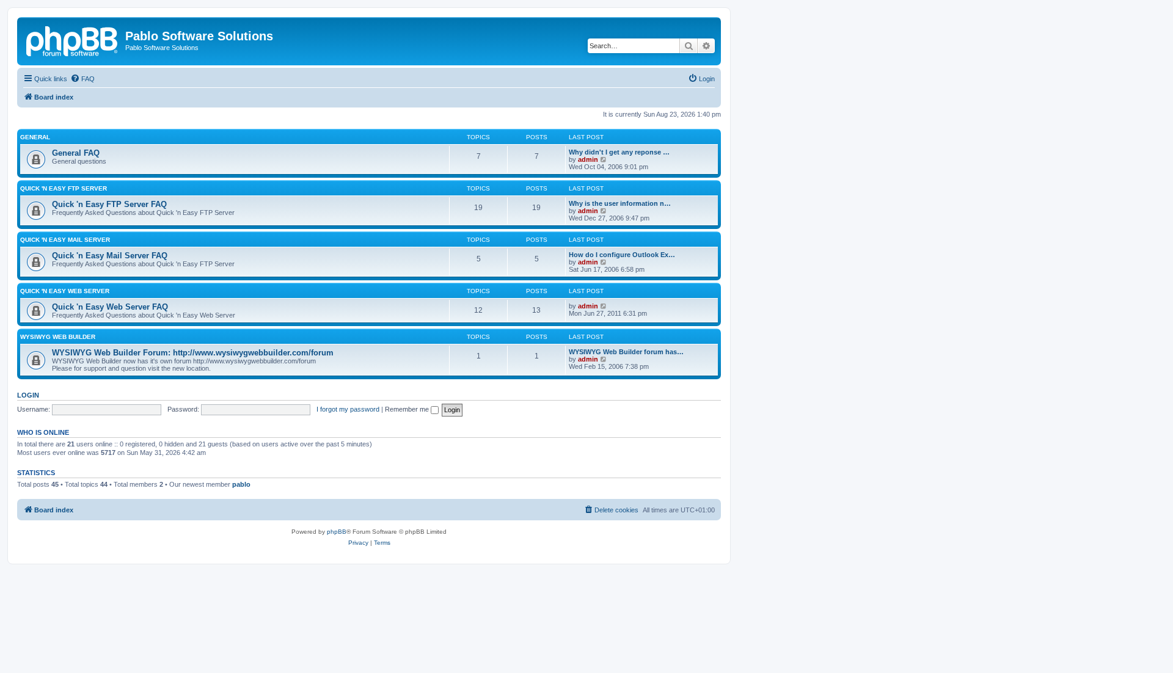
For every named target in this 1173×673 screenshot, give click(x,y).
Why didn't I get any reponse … (619, 152)
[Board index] (72, 39)
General (35, 137)
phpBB (336, 531)
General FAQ (76, 153)
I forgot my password (347, 409)
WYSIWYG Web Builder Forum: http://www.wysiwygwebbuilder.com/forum (193, 352)
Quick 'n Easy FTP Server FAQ (109, 204)
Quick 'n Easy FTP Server (63, 188)
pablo (241, 484)
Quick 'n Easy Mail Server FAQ (109, 255)
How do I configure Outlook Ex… (622, 254)
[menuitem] (82, 78)
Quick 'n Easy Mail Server (65, 239)
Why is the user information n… (620, 203)
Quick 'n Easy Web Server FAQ (110, 306)
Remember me (408, 409)
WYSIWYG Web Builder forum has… (626, 351)
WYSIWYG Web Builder (57, 336)
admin (588, 159)
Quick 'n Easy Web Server (64, 291)
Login (28, 395)
